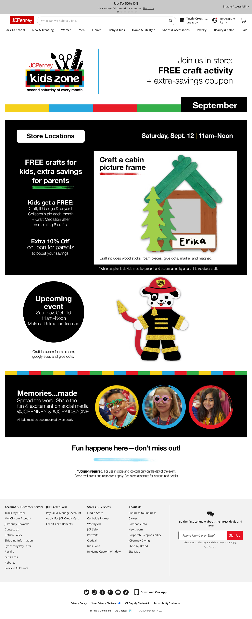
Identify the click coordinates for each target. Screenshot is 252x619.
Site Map (134, 551)
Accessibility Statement (168, 603)
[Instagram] (95, 592)
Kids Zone (93, 546)
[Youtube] (118, 592)
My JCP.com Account (18, 518)
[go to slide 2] (121, 12)
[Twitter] (87, 592)
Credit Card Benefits (59, 524)
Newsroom (136, 529)
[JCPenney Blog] (126, 592)
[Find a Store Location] (126, 78)
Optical (92, 540)
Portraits (92, 535)
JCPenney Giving (139, 540)
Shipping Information (19, 540)
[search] (172, 21)
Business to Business (142, 513)
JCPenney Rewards (17, 524)
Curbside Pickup (98, 518)
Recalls (9, 551)
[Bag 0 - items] (243, 21)
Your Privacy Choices (104, 603)
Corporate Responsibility (145, 535)
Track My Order (15, 513)
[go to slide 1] (118, 12)
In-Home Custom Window (104, 551)
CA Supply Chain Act (137, 603)
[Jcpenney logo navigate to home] (21, 20)
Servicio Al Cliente (16, 568)
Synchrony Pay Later (18, 546)
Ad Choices (121, 610)
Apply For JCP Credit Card (62, 518)
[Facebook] (103, 592)
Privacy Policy (78, 603)
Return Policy (13, 535)
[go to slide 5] (132, 12)
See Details (210, 547)
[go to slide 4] (129, 12)
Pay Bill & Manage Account (63, 513)
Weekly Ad (94, 524)
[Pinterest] (111, 592)
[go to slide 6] (136, 12)
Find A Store (95, 513)
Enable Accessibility (236, 6)
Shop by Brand (138, 546)
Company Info (138, 524)
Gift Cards (11, 557)
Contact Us (12, 529)
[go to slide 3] (125, 12)
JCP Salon (93, 529)
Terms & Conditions (100, 610)
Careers (134, 518)
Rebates (10, 562)
